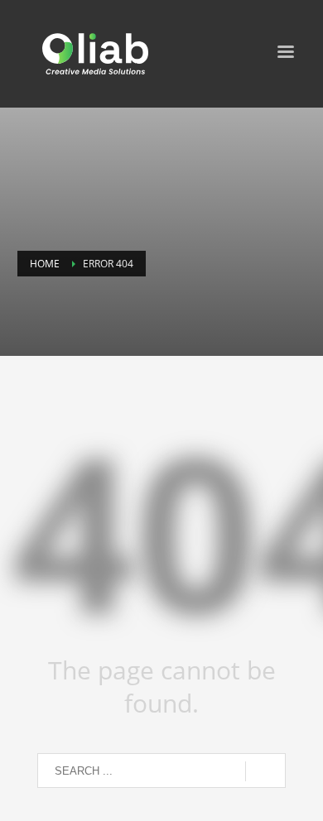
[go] (265, 771)
